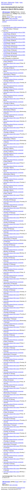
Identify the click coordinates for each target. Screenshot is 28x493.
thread (8, 16)
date (16, 16)
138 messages (6, 12)
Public (17, 2)
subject (20, 16)
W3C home (4, 2)
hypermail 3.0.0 (21, 487)
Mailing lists (11, 2)
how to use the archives (11, 20)
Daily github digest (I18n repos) (11, 63)
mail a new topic (13, 18)
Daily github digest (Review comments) (13, 60)
